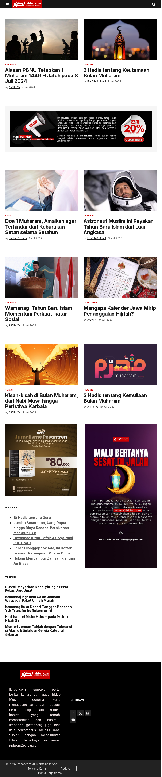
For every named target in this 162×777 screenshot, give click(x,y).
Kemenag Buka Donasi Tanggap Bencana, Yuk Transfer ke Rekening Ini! (39, 608)
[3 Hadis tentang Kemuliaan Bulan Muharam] (120, 364)
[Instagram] (88, 713)
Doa (9, 216)
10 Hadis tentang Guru (32, 517)
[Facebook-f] (73, 713)
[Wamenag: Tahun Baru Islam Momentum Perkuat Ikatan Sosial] (41, 277)
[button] (7, 4)
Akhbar (11, 65)
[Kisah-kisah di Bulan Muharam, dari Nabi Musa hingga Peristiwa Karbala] (41, 364)
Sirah (10, 390)
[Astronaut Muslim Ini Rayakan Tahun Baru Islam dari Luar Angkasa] (120, 190)
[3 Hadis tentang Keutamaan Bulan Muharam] (120, 39)
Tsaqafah (91, 303)
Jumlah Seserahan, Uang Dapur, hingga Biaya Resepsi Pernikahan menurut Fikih (41, 528)
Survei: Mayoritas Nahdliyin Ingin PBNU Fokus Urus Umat (36, 589)
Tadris (89, 65)
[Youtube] (73, 719)
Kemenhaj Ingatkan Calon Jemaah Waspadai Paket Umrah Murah (32, 598)
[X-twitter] (80, 713)
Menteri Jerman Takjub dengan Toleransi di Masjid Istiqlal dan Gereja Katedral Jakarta (38, 630)
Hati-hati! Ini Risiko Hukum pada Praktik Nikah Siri (36, 618)
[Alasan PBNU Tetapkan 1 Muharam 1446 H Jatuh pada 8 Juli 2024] (41, 39)
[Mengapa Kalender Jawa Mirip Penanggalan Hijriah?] (120, 277)
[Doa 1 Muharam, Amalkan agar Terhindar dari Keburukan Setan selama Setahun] (41, 190)
